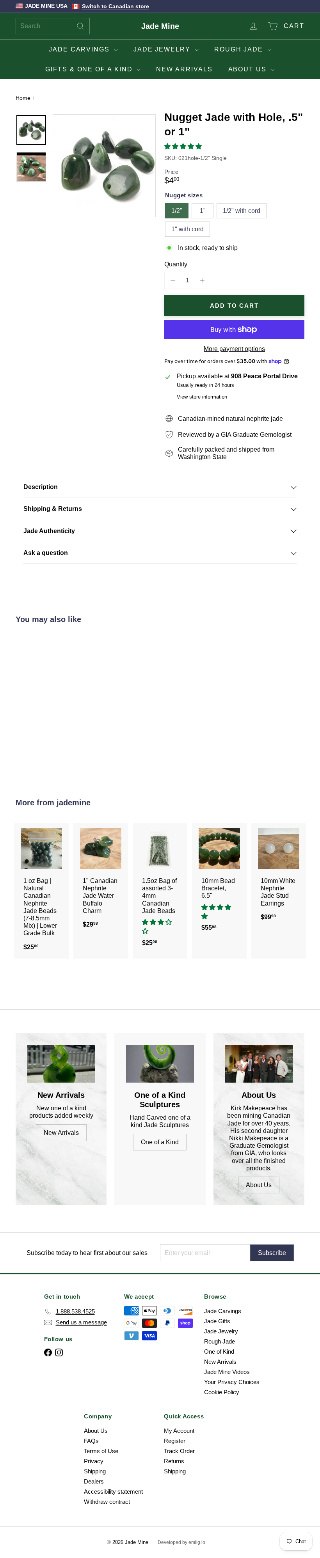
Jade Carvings (80, 49)
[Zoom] (104, 166)
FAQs (91, 1440)
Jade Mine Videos (227, 1371)
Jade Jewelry (163, 49)
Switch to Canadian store (115, 6)
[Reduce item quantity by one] (172, 280)
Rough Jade (239, 49)
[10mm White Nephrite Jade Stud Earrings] (278, 876)
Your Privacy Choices (232, 1382)
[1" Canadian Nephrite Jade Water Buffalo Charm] (100, 879)
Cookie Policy (221, 1392)
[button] (183, 146)
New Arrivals (184, 69)
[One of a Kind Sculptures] (160, 1064)
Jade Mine (160, 26)
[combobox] (53, 26)
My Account (179, 1430)
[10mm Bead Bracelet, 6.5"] (219, 881)
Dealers (94, 1481)
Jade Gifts (217, 1321)
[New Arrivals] (61, 1064)
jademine (74, 802)
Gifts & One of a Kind (90, 69)
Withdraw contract (107, 1501)
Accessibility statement (113, 1491)
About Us (248, 69)
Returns (174, 1461)
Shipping (95, 1471)
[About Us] (259, 1064)
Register (174, 1440)
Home (23, 98)
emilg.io (196, 1542)
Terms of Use (101, 1451)
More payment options (234, 349)
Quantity (175, 264)
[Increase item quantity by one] (202, 280)
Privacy (93, 1461)
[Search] (80, 26)
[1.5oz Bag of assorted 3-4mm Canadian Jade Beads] (160, 888)
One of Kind (219, 1351)
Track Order (179, 1451)
